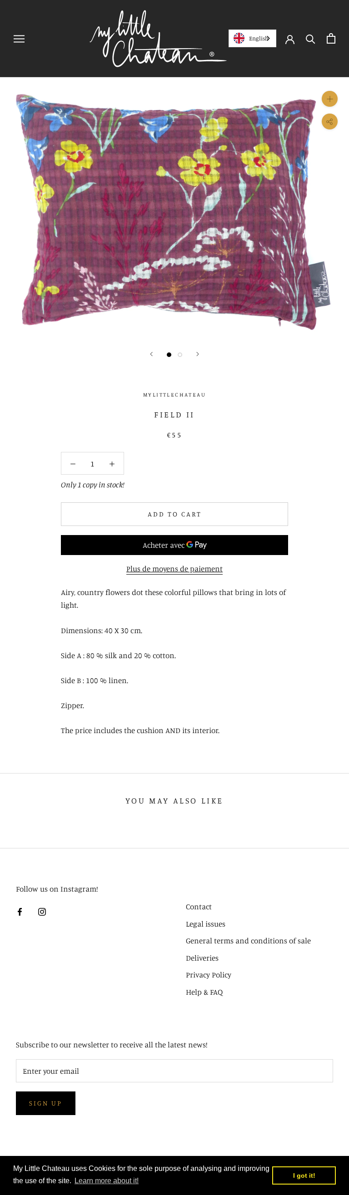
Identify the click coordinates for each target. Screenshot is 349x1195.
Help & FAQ (204, 992)
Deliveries (202, 957)
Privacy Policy (208, 974)
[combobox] (252, 38)
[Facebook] (20, 910)
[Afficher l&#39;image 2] (180, 354)
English (259, 38)
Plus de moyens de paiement (174, 568)
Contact (199, 906)
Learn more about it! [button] (107, 1181)
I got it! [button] (304, 1175)
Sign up (45, 1103)
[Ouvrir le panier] (331, 38)
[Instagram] (42, 910)
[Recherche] (310, 38)
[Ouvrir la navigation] (19, 38)
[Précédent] (151, 354)
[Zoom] (330, 98)
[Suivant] (197, 354)
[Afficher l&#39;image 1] (169, 354)
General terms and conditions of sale (248, 940)
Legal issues (205, 923)
